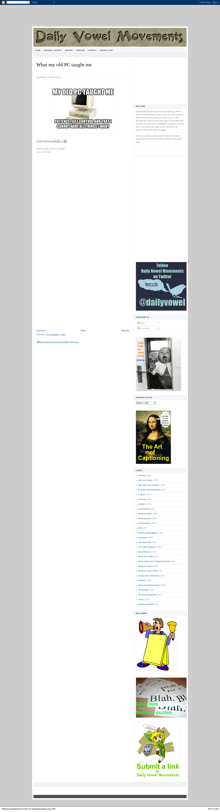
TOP (217, 809)
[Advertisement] (110, 17)
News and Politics (146, 556)
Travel (141, 599)
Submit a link (106, 50)
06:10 (53, 148)
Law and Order (145, 542)
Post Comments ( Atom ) (56, 334)
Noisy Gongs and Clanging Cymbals (154, 561)
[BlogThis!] (58, 141)
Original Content (53, 50)
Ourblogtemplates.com (41, 809)
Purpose (80, 50)
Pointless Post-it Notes (148, 571)
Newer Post (40, 330)
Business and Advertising (149, 490)
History (69, 50)
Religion (142, 580)
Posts (142, 323)
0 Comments (60, 148)
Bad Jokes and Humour (148, 485)
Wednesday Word (146, 604)
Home (38, 50)
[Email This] (54, 141)
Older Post (125, 330)
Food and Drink (145, 514)
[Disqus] (82, 198)
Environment (144, 509)
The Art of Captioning (147, 595)
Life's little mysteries (147, 547)
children (142, 504)
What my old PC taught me (64, 64)
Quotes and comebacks (148, 576)
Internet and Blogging (148, 533)
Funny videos (144, 523)
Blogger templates (11, 809)
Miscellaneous (144, 552)
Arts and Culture (145, 480)
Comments (144, 328)
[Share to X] (61, 141)
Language (143, 537)
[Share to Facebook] (65, 141)
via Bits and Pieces (44, 140)
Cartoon (142, 494)
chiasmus (142, 499)
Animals (142, 475)
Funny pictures (145, 518)
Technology (143, 590)
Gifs (140, 528)
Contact (92, 50)
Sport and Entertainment (149, 585)
